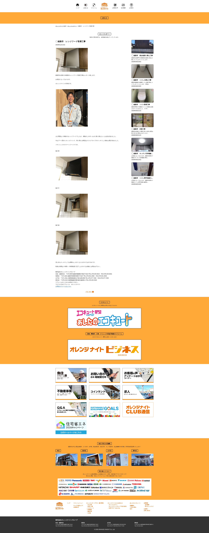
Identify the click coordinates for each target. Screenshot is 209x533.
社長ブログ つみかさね (114, 508)
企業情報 (146, 503)
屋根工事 (90, 511)
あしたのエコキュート (135, 503)
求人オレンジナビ (149, 506)
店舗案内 (132, 505)
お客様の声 (76, 507)
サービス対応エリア (78, 505)
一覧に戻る (88, 291)
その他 (89, 513)
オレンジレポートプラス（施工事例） (95, 503)
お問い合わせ (147, 510)
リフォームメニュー (78, 503)
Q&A (131, 508)
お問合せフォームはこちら (63, 286)
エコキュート (91, 508)
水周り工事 (90, 506)
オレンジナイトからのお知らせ (115, 503)
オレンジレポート (72, 26)
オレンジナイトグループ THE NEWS (118, 506)
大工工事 (90, 504)
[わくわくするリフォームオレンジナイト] (104, 6)
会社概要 (147, 504)
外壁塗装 (90, 509)
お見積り (146, 508)
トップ (68, 503)
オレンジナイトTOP (61, 26)
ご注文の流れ (133, 507)
